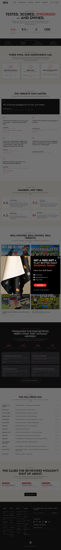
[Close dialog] (58, 257)
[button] (45, 285)
